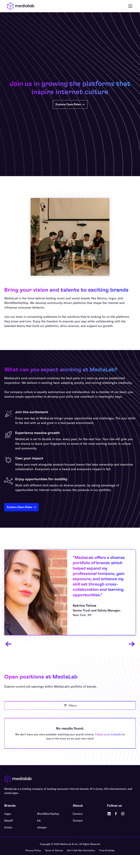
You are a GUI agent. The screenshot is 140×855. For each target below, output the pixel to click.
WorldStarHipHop (48, 813)
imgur (7, 813)
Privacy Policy (33, 850)
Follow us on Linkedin (108, 734)
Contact (78, 820)
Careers (78, 813)
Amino (8, 827)
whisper (42, 827)
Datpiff (8, 820)
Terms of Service (54, 850)
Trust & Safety (107, 850)
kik (39, 820)
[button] (129, 6)
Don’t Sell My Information (81, 850)
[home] (20, 6)
